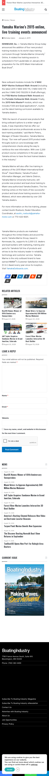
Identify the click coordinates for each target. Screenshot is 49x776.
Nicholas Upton (9, 38)
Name (5, 395)
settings (34, 764)
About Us (6, 716)
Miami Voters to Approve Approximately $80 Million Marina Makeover (36, 313)
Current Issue (9, 557)
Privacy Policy (8, 724)
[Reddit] (32, 276)
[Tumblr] (25, 276)
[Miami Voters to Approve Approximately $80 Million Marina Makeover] (36, 303)
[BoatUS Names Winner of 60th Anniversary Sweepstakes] (13, 303)
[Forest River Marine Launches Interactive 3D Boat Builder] (36, 328)
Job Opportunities (9, 720)
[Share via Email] (38, 276)
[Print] (7, 281)
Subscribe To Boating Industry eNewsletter (20, 703)
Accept (9, 769)
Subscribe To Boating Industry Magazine (19, 699)
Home (6, 20)
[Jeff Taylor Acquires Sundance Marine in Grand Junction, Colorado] (13, 328)
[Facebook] (7, 276)
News (12, 20)
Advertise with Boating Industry (15, 711)
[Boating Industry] (24, 9)
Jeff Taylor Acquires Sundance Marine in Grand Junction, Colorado (12, 339)
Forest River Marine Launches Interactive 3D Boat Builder (35, 339)
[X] (13, 276)
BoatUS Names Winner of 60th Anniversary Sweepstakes (11, 313)
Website (5, 418)
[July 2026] (24, 590)
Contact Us (6, 707)
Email (5, 407)
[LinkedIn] (19, 276)
